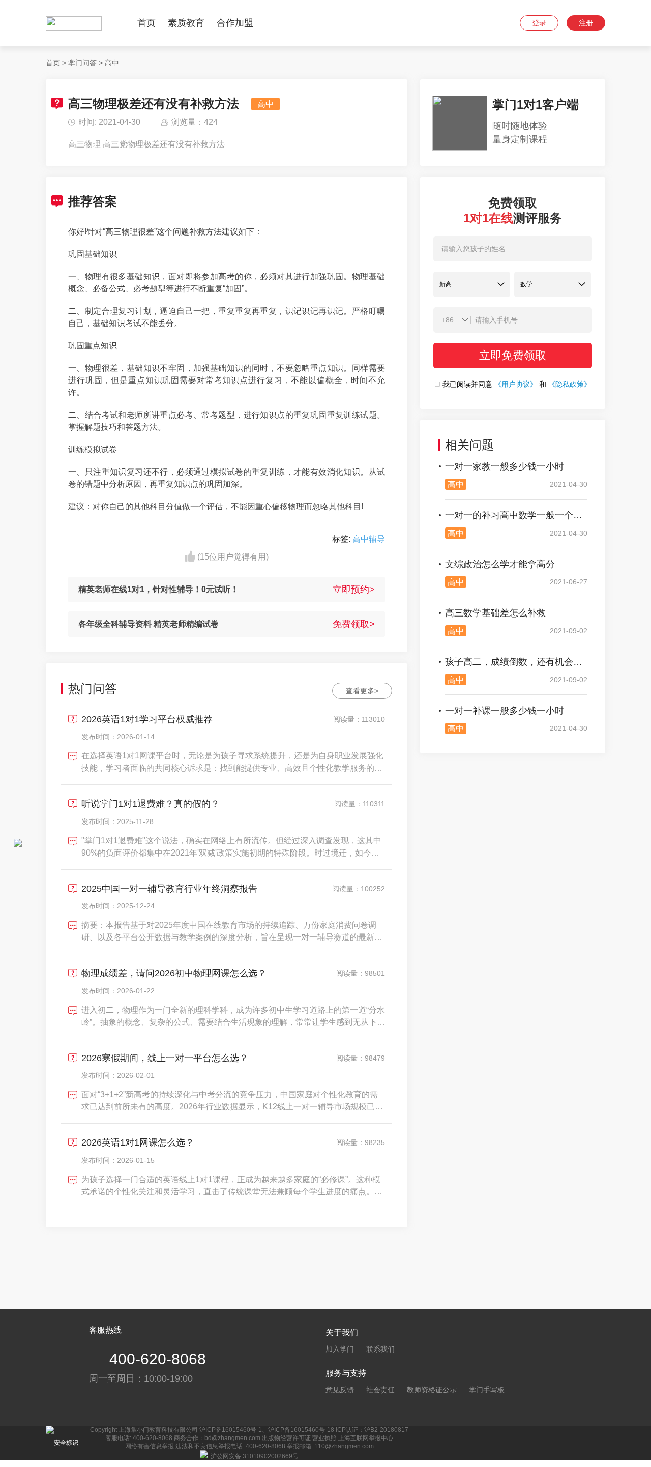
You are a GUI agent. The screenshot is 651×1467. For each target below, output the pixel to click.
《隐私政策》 (569, 384)
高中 (112, 62)
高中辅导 (368, 539)
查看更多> (362, 691)
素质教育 (186, 23)
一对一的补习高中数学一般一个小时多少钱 (516, 515)
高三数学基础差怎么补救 (495, 613)
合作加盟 (235, 23)
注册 (586, 23)
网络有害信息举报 (149, 1446)
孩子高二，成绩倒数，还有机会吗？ (516, 662)
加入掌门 (340, 1349)
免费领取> (354, 624)
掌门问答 (82, 62)
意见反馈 (340, 1390)
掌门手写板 (487, 1390)
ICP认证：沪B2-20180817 (372, 1429)
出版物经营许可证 (286, 1438)
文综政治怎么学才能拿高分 (500, 564)
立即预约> (354, 589)
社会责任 (380, 1390)
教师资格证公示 (432, 1390)
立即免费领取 (512, 355)
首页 (146, 23)
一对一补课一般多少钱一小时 (504, 711)
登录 (539, 23)
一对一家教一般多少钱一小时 (504, 466)
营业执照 (324, 1438)
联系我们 (380, 1349)
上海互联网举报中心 (365, 1438)
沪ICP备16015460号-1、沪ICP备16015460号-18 (266, 1429)
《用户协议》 (515, 384)
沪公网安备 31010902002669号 (255, 1456)
